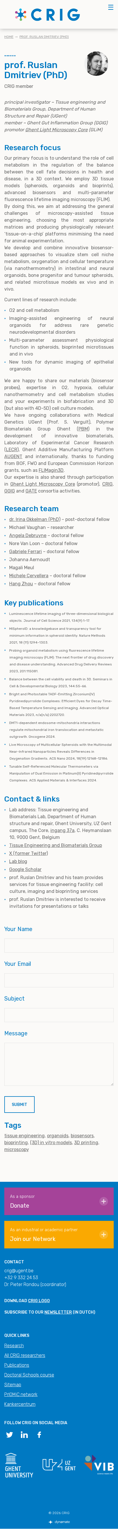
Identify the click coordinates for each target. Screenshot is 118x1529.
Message (15, 1033)
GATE (31, 491)
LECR (11, 449)
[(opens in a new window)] (9, 1434)
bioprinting (16, 1142)
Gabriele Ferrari (25, 551)
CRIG (107, 484)
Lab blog (18, 861)
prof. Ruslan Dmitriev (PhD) (44, 37)
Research (14, 1345)
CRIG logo (39, 1300)
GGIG (9, 491)
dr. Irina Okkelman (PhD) (34, 519)
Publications (16, 1365)
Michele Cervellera (28, 575)
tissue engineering (24, 1135)
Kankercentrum (20, 1404)
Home (8, 37)
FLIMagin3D (51, 470)
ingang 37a (62, 830)
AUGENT (13, 456)
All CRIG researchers (24, 1355)
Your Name (18, 929)
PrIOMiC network (21, 1394)
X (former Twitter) (28, 853)
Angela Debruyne (27, 535)
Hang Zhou (21, 583)
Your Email (17, 964)
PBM (83, 429)
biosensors (82, 1135)
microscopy (16, 1149)
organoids (57, 1135)
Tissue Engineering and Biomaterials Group (55, 845)
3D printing (86, 1142)
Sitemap (12, 1384)
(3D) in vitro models (51, 1142)
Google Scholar (25, 869)
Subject (14, 998)
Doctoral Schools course (29, 1375)
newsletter (58, 1312)
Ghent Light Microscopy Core (56, 129)
